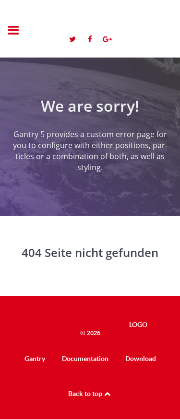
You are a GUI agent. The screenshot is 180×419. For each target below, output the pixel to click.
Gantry (34, 358)
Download (140, 358)
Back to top (86, 393)
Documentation (85, 358)
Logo (128, 23)
